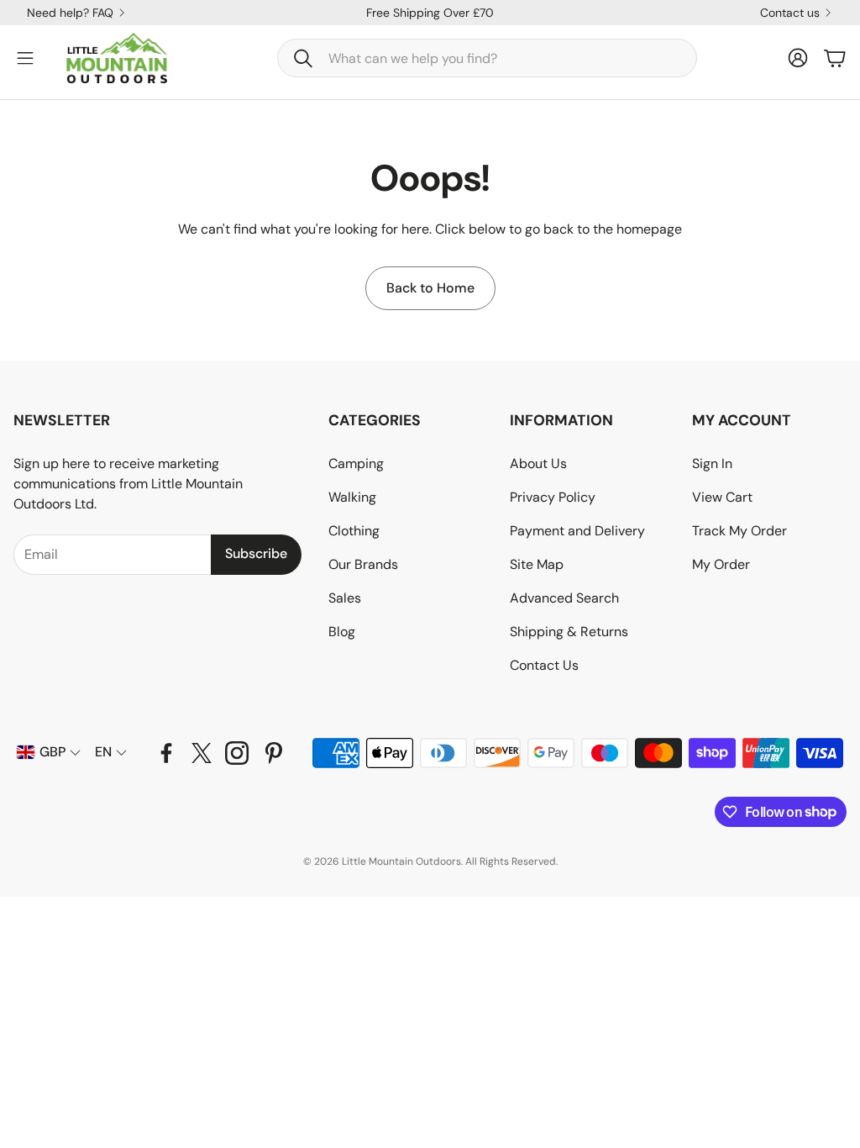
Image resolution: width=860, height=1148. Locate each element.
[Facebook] (166, 753)
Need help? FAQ (70, 12)
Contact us (790, 12)
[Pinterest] (274, 753)
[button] (487, 57)
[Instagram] (237, 753)
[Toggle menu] (25, 58)
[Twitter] (201, 753)
